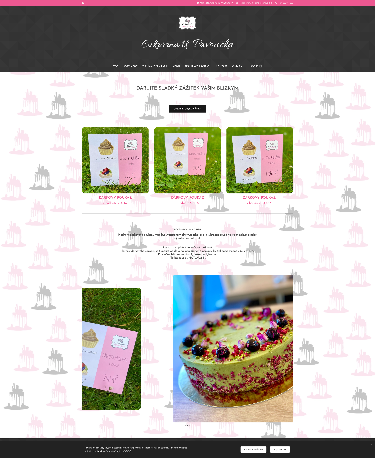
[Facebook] (83, 2)
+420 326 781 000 (285, 2)
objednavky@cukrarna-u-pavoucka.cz (255, 2)
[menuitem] (116, 66)
